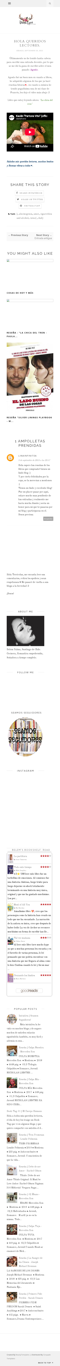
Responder (48, 519)
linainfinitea (27, 455)
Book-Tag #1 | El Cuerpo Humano (24, 1111)
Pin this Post (32, 206)
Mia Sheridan (20, 908)
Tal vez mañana (22, 938)
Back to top (44, 1363)
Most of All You (22, 905)
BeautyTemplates (22, 1355)
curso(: (33, 218)
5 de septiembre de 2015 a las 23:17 (34, 460)
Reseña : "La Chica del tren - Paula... (27, 334)
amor (36, 214)
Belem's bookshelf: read (31, 849)
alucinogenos (25, 214)
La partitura (20, 856)
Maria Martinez (21, 979)
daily (40, 218)
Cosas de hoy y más (20, 292)
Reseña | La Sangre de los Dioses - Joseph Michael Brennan (31, 1262)
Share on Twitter (32, 200)
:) (17, 214)
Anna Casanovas (21, 859)
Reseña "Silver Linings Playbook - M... (29, 419)
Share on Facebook (31, 193)
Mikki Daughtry (21, 870)
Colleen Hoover (20, 941)
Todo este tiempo (23, 867)
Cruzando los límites (24, 975)
